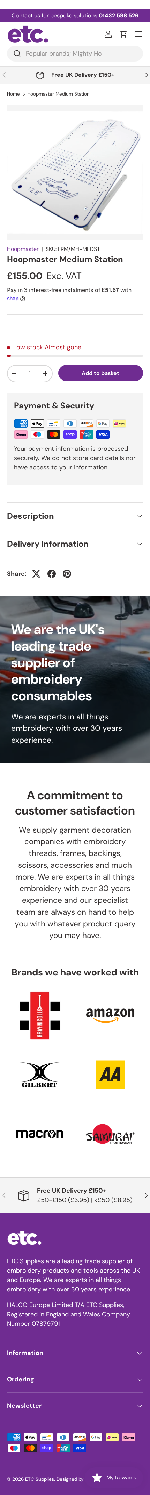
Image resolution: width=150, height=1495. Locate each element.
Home (13, 94)
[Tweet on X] (36, 573)
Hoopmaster (23, 249)
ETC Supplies (39, 1479)
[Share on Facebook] (51, 573)
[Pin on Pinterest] (67, 573)
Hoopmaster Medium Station (58, 94)
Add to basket (100, 373)
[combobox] (75, 54)
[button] (123, 34)
